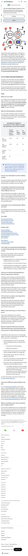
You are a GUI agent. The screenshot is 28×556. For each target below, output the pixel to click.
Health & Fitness (4, 459)
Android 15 (3, 489)
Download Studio (4, 509)
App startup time (5, 236)
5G (1, 465)
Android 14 (3, 491)
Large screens (4, 471)
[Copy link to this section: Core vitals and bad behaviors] (24, 77)
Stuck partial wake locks (6, 231)
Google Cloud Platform (6, 537)
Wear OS (3, 473)
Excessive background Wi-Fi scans (9, 233)
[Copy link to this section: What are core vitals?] (14, 97)
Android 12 (3, 495)
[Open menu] (2, 1)
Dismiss (14, 16)
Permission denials (5, 243)
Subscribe (17, 549)
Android (2, 437)
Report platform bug (5, 516)
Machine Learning (4, 457)
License (7, 544)
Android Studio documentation (12, 399)
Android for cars (4, 477)
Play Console (12, 62)
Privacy (2, 463)
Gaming (2, 455)
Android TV (3, 479)
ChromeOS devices (5, 475)
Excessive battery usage (6, 222)
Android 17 (3, 484)
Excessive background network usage (10, 234)
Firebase (3, 535)
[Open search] (19, 1)
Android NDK (3, 511)
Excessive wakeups (5, 230)
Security (2, 441)
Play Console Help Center (9, 378)
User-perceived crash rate (7, 220)
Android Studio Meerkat (11, 386)
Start (14, 20)
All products (3, 539)
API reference (4, 507)
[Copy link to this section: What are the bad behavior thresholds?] (24, 111)
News (2, 445)
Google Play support (5, 520)
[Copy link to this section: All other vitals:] (10, 227)
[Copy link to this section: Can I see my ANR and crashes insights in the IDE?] (4, 384)
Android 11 (3, 497)
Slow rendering (4, 237)
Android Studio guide (5, 502)
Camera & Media (4, 461)
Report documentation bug (6, 518)
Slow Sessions (4, 240)
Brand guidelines (13, 544)
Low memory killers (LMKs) (7, 242)
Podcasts (3, 449)
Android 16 (3, 487)
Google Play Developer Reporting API (10, 64)
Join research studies (5, 523)
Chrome (2, 533)
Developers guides (5, 505)
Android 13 (3, 493)
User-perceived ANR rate (7, 219)
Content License (14, 421)
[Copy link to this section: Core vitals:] (8, 216)
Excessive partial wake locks (11, 170)
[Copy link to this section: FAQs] (5, 94)
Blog (2, 447)
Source (2, 443)
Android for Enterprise (5, 439)
